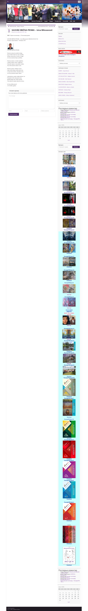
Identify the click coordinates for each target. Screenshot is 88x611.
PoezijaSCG (75, 14)
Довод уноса (61, 38)
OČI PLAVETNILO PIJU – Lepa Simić (45, 26)
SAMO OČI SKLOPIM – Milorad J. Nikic (66, 73)
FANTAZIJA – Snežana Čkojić (64, 89)
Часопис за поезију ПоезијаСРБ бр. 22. (68, 115)
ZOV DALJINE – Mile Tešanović (64, 79)
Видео (51, 21)
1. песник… (26, 21)
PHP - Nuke (24, 32)
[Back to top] (85, 608)
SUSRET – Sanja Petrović (63, 70)
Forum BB (65, 21)
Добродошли (17, 21)
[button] (34, 13)
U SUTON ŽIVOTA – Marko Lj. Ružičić (66, 87)
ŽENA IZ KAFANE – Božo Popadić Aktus (66, 81)
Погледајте (61, 54)
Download (69, 165)
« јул (69, 140)
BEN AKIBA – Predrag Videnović (65, 92)
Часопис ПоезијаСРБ (36, 21)
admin (14, 32)
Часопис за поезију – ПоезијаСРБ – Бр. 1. (70, 119)
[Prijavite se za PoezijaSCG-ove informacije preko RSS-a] (8, 1)
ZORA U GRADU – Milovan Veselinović (66, 95)
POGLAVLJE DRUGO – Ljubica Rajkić (69, 111)
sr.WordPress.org (62, 43)
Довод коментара (62, 41)
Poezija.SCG (58, 21)
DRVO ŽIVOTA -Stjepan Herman (65, 84)
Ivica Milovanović (19, 32)
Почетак (9, 21)
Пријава (60, 36)
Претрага (60, 26)
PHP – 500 (72, 21)
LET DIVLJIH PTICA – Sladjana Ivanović (66, 76)
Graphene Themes (16, 609)
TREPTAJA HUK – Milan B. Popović (17, 26)
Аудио (46, 21)
